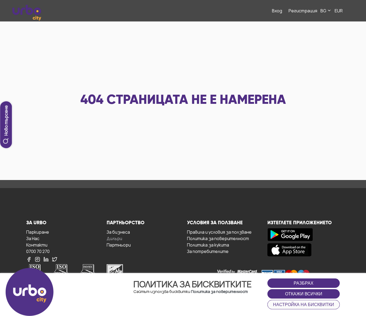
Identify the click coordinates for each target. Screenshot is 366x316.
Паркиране (37, 232)
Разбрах (303, 283)
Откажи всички (303, 294)
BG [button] (323, 11)
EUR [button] (339, 11)
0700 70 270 (38, 251)
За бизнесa (118, 232)
